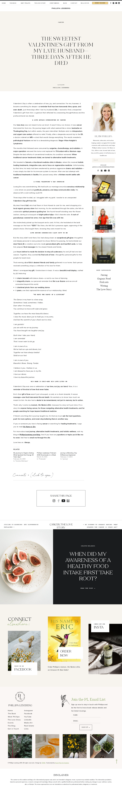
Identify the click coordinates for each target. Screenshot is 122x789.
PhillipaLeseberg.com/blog (30, 434)
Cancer (61, 22)
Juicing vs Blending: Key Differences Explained (68, 454)
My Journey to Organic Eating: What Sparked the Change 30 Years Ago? (23, 455)
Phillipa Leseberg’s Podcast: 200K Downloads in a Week (46, 454)
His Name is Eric (29, 427)
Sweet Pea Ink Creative (62, 763)
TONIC (43, 763)
